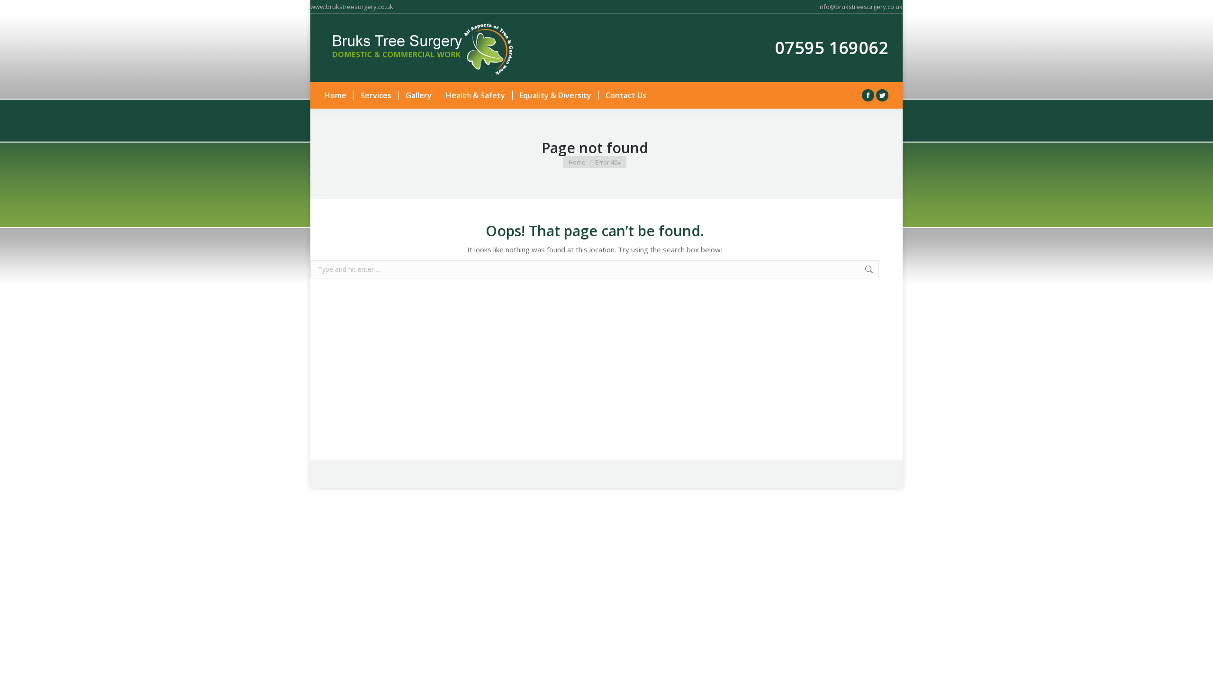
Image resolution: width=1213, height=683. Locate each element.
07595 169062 (831, 47)
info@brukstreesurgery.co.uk (860, 6)
